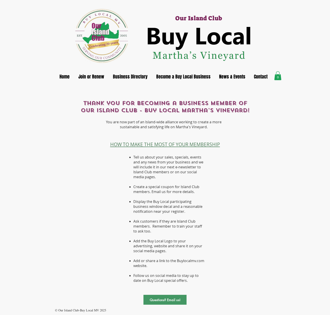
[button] (278, 75)
